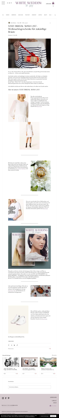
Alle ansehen (54, 355)
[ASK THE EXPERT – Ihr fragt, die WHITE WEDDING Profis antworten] (10, 362)
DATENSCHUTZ (9, 411)
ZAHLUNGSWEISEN (24, 411)
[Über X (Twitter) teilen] (11, 345)
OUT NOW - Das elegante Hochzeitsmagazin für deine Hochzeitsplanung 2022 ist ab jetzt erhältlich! (29, 369)
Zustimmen (53, 416)
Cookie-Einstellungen (45, 416)
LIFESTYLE (40, 14)
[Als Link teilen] (17, 345)
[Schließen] (57, 416)
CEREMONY (34, 14)
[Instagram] (9, 2)
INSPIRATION (14, 14)
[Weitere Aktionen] (50, 23)
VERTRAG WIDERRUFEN (16, 411)
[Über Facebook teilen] (8, 345)
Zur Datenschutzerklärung (29, 416)
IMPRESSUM (4, 411)
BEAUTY (45, 14)
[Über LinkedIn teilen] (14, 345)
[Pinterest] (11, 2)
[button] (3, 3)
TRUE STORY (27, 14)
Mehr (50, 14)
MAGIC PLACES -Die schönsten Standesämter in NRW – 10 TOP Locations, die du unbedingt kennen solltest (47, 369)
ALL (3, 14)
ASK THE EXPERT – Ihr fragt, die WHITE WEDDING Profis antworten (11, 369)
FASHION (7, 14)
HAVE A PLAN (20, 14)
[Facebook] (7, 2)
